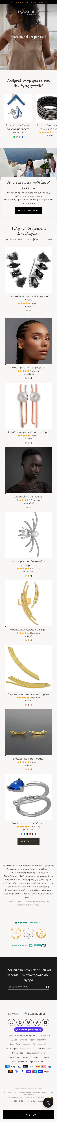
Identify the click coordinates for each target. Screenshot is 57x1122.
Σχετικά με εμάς (40, 1044)
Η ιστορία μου (28, 210)
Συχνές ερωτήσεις (19, 1040)
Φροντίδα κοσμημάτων (20, 1044)
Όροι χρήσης (13, 1057)
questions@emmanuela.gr (35, 1101)
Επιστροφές (17, 1053)
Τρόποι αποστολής (38, 1040)
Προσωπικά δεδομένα (35, 1053)
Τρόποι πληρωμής (43, 1048)
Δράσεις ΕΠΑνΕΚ (37, 1062)
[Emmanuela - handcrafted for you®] (28, 11)
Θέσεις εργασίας (19, 1062)
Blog (46, 1057)
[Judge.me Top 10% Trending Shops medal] (41, 933)
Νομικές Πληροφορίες (32, 1057)
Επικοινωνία (45, 1035)
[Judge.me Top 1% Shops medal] (28, 933)
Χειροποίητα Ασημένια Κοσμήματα (22, 1035)
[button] (45, 132)
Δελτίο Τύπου (26, 1048)
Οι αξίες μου (12, 1048)
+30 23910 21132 (16, 1101)
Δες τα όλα (28, 841)
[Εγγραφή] (47, 987)
